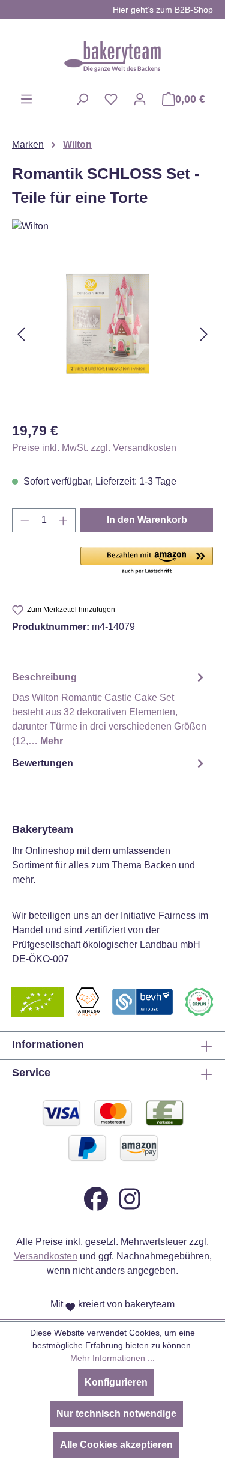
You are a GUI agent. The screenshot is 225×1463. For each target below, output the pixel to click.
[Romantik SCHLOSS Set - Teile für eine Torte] (112, 334)
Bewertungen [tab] (42, 763)
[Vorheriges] (21, 334)
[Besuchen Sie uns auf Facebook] (96, 1198)
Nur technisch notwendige (116, 1413)
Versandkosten (45, 1256)
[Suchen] (82, 99)
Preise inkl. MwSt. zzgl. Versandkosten (94, 448)
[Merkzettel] (111, 99)
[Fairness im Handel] (87, 1001)
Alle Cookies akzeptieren (116, 1445)
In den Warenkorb (147, 520)
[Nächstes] (204, 334)
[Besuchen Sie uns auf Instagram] (130, 1198)
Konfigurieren (116, 1382)
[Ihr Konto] (139, 99)
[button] (146, 561)
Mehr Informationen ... (112, 1358)
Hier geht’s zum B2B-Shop (163, 9)
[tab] (109, 708)
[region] (112, 334)
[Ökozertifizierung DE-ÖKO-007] (37, 1001)
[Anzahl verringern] (24, 520)
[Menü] (26, 99)
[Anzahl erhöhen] (63, 520)
